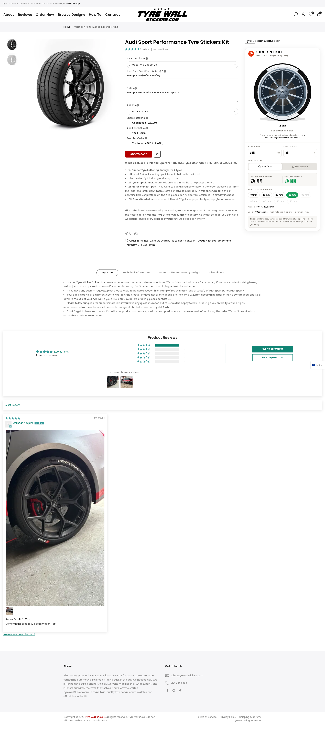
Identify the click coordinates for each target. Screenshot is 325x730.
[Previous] (26, 88)
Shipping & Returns (250, 717)
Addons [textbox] (182, 105)
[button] (132, 49)
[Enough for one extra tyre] (147, 118)
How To (95, 14)
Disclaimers (216, 272)
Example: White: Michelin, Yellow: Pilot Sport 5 (153, 92)
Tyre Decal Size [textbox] (164, 58)
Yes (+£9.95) (139, 133)
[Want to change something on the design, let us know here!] (135, 88)
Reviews (25, 14)
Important (107, 272)
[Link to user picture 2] (9, 611)
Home (66, 26)
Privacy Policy (228, 717)
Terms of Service (207, 717)
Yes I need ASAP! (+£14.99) (148, 143)
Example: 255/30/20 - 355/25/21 (144, 75)
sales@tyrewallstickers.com (187, 675)
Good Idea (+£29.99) (144, 122)
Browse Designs (71, 14)
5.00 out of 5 (61, 351)
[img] (12, 418)
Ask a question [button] (272, 357)
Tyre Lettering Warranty (247, 720)
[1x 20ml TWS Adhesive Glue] (146, 128)
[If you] (147, 58)
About (8, 14)
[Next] (114, 88)
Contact (112, 14)
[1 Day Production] (146, 138)
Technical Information (136, 272)
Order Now (45, 14)
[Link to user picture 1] (55, 518)
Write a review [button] (272, 349)
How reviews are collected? (19, 634)
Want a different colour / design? (180, 272)
